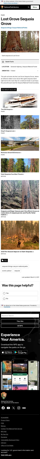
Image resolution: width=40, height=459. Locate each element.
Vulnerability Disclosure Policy (10, 440)
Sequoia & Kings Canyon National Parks (14, 27)
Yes (7, 293)
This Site (20, 321)
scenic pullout (6, 271)
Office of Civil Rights (7, 445)
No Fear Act (4, 434)
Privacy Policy (5, 420)
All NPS (20, 326)
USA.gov (3, 443)
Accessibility (4, 417)
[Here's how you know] (20, 2)
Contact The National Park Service (11, 429)
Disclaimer (4, 437)
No (7, 298)
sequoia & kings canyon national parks (15, 266)
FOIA (2, 423)
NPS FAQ (3, 431)
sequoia (17, 271)
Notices (3, 426)
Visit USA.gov (6, 455)
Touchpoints (7, 307)
